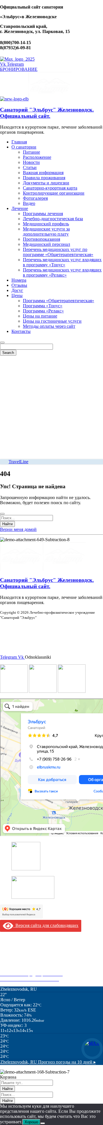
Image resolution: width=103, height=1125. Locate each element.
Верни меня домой (18, 529)
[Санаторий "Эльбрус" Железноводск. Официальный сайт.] (14, 98)
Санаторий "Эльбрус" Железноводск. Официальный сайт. (47, 113)
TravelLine (18, 461)
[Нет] (42, 1123)
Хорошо (31, 1122)
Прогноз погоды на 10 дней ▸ (48, 1062)
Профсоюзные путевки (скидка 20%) (36, 969)
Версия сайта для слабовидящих (45, 925)
